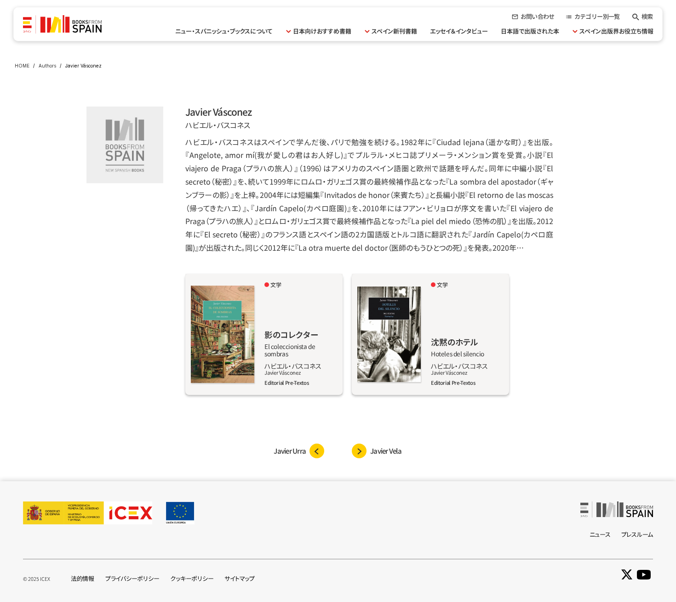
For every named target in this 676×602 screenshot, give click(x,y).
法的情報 (82, 578)
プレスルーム (637, 534)
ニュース (600, 534)
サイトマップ (239, 578)
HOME (22, 65)
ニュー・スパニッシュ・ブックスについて (224, 31)
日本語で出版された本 (530, 31)
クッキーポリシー (191, 578)
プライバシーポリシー (132, 578)
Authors (47, 65)
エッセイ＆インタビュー (459, 31)
